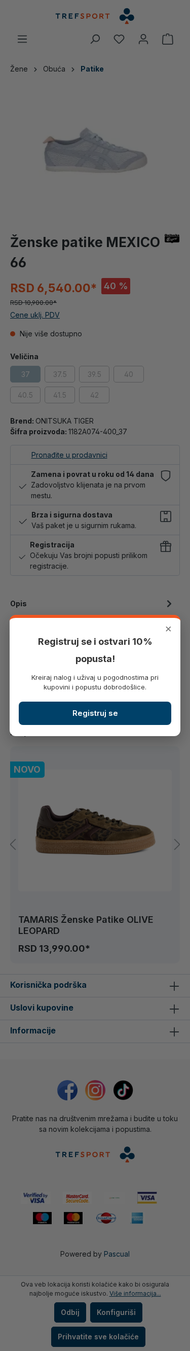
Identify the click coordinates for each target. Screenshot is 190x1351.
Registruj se (95, 713)
